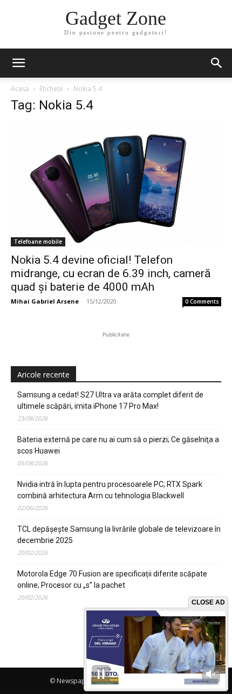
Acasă (20, 88)
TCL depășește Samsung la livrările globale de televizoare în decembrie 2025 (119, 535)
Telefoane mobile (38, 241)
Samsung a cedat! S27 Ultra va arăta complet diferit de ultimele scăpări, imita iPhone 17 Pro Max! (110, 400)
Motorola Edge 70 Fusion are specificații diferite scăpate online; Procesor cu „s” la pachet (112, 579)
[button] (217, 63)
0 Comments (202, 301)
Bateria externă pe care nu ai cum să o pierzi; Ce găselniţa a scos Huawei (118, 445)
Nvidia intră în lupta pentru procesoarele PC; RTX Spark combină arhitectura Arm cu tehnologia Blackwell (109, 490)
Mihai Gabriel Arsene (45, 301)
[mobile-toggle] (18, 63)
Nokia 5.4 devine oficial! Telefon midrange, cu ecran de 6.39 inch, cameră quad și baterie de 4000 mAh (110, 273)
